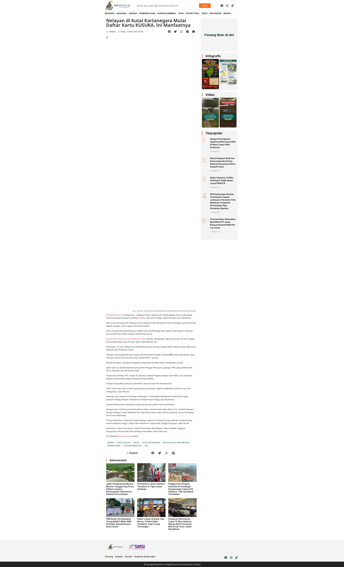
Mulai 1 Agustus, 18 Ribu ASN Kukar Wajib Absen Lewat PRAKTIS (221, 180)
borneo (110, 442)
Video (210, 95)
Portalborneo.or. (125, 436)
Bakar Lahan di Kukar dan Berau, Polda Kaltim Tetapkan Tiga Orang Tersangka (150, 523)
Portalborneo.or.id (114, 315)
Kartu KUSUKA (123, 442)
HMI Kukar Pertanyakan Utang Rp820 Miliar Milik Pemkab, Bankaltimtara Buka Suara (119, 523)
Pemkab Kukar (113, 446)
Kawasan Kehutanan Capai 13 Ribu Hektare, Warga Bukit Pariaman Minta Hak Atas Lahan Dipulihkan (180, 524)
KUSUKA (142, 318)
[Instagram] (227, 5)
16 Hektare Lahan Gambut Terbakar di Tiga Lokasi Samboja (151, 486)
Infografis (213, 56)
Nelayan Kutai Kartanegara (176, 442)
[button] (169, 32)
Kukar (136, 442)
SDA (175, 409)
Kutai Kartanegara (151, 442)
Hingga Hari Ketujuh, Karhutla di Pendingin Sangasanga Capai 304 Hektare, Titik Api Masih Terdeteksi (181, 488)
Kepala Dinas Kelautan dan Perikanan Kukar (126, 339)
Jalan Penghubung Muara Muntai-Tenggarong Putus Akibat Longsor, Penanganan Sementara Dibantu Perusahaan (120, 488)
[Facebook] (222, 5)
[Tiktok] (232, 5)
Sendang (196, 564)
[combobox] (165, 5)
